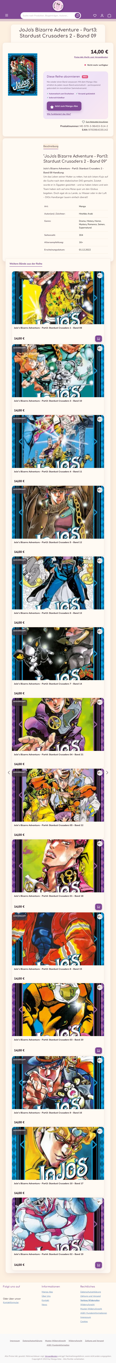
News (44, 1304)
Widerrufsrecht (87, 1304)
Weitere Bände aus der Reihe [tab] (26, 263)
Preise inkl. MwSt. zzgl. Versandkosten (91, 57)
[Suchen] (77, 15)
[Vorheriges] (8, 773)
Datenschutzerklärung (90, 1291)
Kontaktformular (11, 1302)
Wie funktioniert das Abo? (59, 114)
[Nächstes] (107, 773)
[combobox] (48, 15)
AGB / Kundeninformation (58, 1345)
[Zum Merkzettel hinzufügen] (100, 275)
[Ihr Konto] (102, 16)
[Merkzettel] (94, 16)
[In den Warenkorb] (98, 339)
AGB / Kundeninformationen (93, 1313)
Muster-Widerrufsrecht (91, 1308)
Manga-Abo (47, 1291)
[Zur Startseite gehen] (58, 5)
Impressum (85, 1317)
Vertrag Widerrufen (90, 1300)
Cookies (84, 1321)
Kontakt (45, 1300)
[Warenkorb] (109, 16)
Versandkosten (51, 1356)
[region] (22, 75)
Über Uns (46, 1296)
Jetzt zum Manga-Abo (66, 106)
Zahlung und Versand (90, 1296)
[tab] (50, 146)
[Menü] (6, 15)
